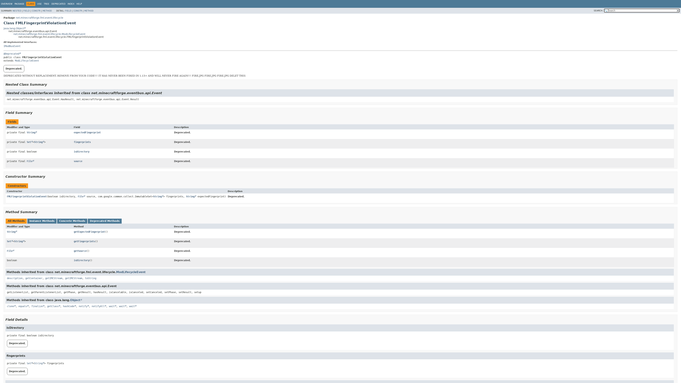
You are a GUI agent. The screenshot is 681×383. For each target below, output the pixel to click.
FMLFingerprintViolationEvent (27, 196)
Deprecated (58, 4)
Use (39, 4)
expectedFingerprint (87, 132)
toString (90, 278)
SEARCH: (598, 10)
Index (71, 4)
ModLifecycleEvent (27, 60)
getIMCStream (53, 278)
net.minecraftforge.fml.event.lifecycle (39, 17)
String (31, 132)
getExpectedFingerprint (89, 231)
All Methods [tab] (16, 221)
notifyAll (98, 306)
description (15, 278)
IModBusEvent (12, 46)
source (78, 161)
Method (47, 11)
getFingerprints (84, 241)
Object (75, 300)
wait (112, 306)
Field (26, 11)
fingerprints (82, 142)
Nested (17, 11)
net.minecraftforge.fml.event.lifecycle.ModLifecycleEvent (49, 34)
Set (29, 142)
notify (83, 306)
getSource (80, 250)
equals (22, 306)
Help (79, 4)
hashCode (68, 306)
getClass (53, 306)
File (29, 161)
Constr (36, 11)
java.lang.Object (14, 28)
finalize (37, 306)
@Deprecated (11, 53)
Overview (6, 4)
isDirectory (81, 151)
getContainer (33, 278)
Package (19, 4)
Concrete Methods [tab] (72, 221)
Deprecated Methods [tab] (105, 221)
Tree (46, 4)
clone (10, 306)
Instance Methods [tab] (41, 221)
